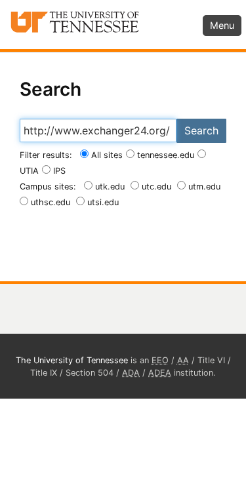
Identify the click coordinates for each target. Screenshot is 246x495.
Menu (222, 25)
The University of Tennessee (72, 360)
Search (201, 130)
